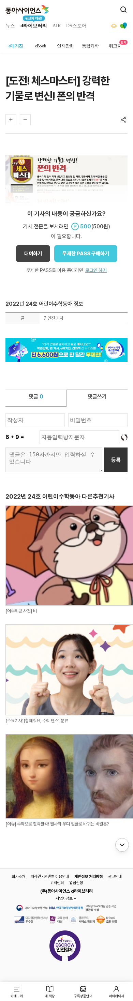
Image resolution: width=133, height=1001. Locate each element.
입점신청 (76, 882)
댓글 (36, 396)
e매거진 (16, 45)
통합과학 (90, 45)
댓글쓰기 (97, 396)
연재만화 (65, 45)
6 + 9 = (14, 437)
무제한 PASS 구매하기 (85, 254)
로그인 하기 (96, 270)
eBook (40, 45)
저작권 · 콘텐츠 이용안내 (50, 876)
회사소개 (18, 876)
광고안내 (115, 876)
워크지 (115, 45)
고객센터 (57, 882)
